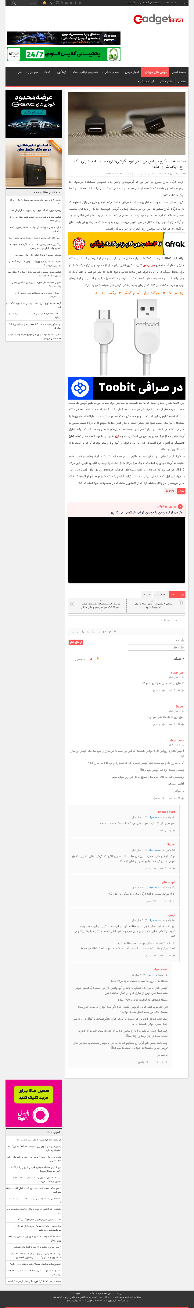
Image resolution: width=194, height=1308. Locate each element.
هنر (20, 72)
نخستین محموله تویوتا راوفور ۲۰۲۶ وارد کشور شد (38, 255)
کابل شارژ (146, 594)
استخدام (130, 3)
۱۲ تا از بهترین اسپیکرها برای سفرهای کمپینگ (39, 1219)
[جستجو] (14, 3)
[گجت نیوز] (158, 25)
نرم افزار (33, 72)
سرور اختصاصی (100, 1300)
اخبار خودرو (132, 72)
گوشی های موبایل (156, 72)
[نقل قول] (104, 632)
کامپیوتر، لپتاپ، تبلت (85, 72)
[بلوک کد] (109, 632)
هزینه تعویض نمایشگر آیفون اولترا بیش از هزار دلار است (34, 1281)
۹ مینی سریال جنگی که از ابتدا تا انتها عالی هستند (37, 1247)
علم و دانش (112, 72)
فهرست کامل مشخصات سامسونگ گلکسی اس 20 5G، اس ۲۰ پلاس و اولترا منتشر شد (100, 605)
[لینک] (115, 632)
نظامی (182, 81)
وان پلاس (149, 265)
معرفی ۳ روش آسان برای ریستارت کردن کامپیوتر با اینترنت (153, 604)
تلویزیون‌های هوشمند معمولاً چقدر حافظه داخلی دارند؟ (35, 1264)
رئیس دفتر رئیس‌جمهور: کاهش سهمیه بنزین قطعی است (34, 238)
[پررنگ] (72, 632)
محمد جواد (155, 817)
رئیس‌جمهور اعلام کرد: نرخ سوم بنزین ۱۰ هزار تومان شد (36, 210)
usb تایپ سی (161, 594)
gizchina (170, 491)
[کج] (78, 632)
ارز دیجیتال (147, 81)
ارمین (150, 975)
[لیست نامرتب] (99, 632)
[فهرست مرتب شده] (93, 632)
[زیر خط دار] (83, 632)
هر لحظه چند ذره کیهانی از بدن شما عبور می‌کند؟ (38, 1140)
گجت (47, 72)
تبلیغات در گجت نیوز (149, 3)
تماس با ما (170, 3)
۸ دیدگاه (178, 174)
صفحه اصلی (179, 72)
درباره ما (184, 3)
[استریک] (88, 632)
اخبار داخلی (166, 81)
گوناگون (61, 72)
